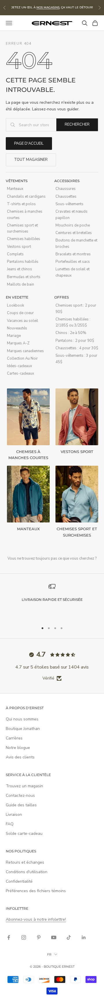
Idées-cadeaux (19, 366)
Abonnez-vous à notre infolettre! (36, 919)
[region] (52, 600)
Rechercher (77, 124)
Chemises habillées (23, 238)
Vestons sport (19, 246)
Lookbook (15, 305)
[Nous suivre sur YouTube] (54, 937)
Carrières (14, 738)
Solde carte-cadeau (24, 833)
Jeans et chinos (19, 269)
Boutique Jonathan (23, 728)
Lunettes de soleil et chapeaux (72, 272)
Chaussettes (66, 196)
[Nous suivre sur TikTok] (69, 937)
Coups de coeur (20, 313)
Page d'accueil (29, 143)
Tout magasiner (31, 159)
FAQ (10, 824)
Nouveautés (17, 328)
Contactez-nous (20, 795)
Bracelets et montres (73, 254)
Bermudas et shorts (23, 277)
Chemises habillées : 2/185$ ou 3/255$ (72, 322)
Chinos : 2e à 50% (70, 332)
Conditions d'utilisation (26, 872)
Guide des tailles (21, 805)
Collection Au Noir (22, 358)
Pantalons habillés (22, 261)
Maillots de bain (20, 284)
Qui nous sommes (22, 719)
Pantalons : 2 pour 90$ (74, 340)
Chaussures (65, 188)
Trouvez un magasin (24, 786)
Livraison (14, 814)
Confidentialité (19, 881)
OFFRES (61, 297)
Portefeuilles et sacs (72, 261)
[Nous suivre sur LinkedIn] (84, 937)
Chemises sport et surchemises (22, 228)
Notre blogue (18, 747)
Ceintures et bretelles (73, 232)
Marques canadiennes (25, 351)
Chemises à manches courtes (24, 214)
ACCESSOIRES (66, 181)
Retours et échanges (25, 862)
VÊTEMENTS (16, 181)
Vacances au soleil (22, 320)
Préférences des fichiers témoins (36, 891)
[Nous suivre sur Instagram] (24, 937)
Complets (15, 254)
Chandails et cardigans (26, 196)
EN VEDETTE (17, 297)
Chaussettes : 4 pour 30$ (76, 348)
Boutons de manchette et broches (76, 243)
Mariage (14, 335)
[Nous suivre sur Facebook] (9, 937)
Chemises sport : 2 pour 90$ (75, 308)
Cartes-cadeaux (20, 373)
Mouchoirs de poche (72, 225)
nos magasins (48, 7)
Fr (49, 954)
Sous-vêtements (69, 204)
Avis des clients (20, 757)
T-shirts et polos (21, 204)
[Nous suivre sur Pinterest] (39, 937)
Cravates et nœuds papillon (71, 214)
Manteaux (15, 188)
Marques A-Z (18, 343)
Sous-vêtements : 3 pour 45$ (76, 358)
